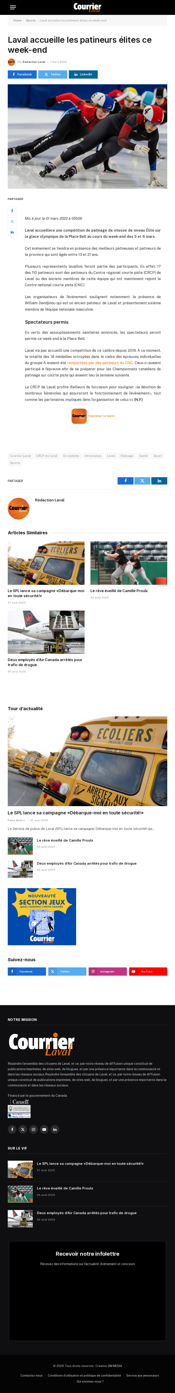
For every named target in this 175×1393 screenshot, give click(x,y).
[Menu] (13, 7)
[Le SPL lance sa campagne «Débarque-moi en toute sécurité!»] (46, 563)
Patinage (127, 456)
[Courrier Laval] (87, 7)
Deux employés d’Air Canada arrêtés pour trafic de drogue (45, 662)
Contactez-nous (32, 1375)
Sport (158, 456)
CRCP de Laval (46, 456)
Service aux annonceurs (142, 1375)
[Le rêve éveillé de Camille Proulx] (128, 563)
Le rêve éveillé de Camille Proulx (119, 590)
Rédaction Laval (34, 62)
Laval (111, 456)
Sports (31, 20)
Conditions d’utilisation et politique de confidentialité (84, 1375)
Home (17, 20)
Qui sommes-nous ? (90, 1381)
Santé (143, 456)
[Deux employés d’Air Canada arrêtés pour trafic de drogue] (46, 632)
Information (93, 456)
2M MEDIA (115, 1366)
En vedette (71, 456)
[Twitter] (12, 221)
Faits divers (16, 820)
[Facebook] (12, 211)
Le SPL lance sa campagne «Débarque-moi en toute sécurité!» (46, 593)
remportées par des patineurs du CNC (100, 363)
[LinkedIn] (12, 232)
